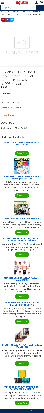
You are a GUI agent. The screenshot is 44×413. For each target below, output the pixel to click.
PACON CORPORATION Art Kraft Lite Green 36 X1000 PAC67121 (22, 303)
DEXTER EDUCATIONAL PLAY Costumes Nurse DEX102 (22, 279)
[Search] (40, 8)
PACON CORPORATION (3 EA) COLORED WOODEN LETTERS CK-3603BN (22, 239)
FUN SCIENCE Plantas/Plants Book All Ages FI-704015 (22, 143)
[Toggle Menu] (2, 3)
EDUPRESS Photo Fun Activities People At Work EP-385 (22, 346)
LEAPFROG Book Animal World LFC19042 (22, 218)
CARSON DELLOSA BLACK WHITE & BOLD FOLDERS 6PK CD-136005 (22, 388)
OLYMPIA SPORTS (19, 12)
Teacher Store (6, 12)
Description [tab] (8, 115)
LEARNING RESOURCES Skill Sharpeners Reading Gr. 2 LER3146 (22, 177)
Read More (22, 153)
